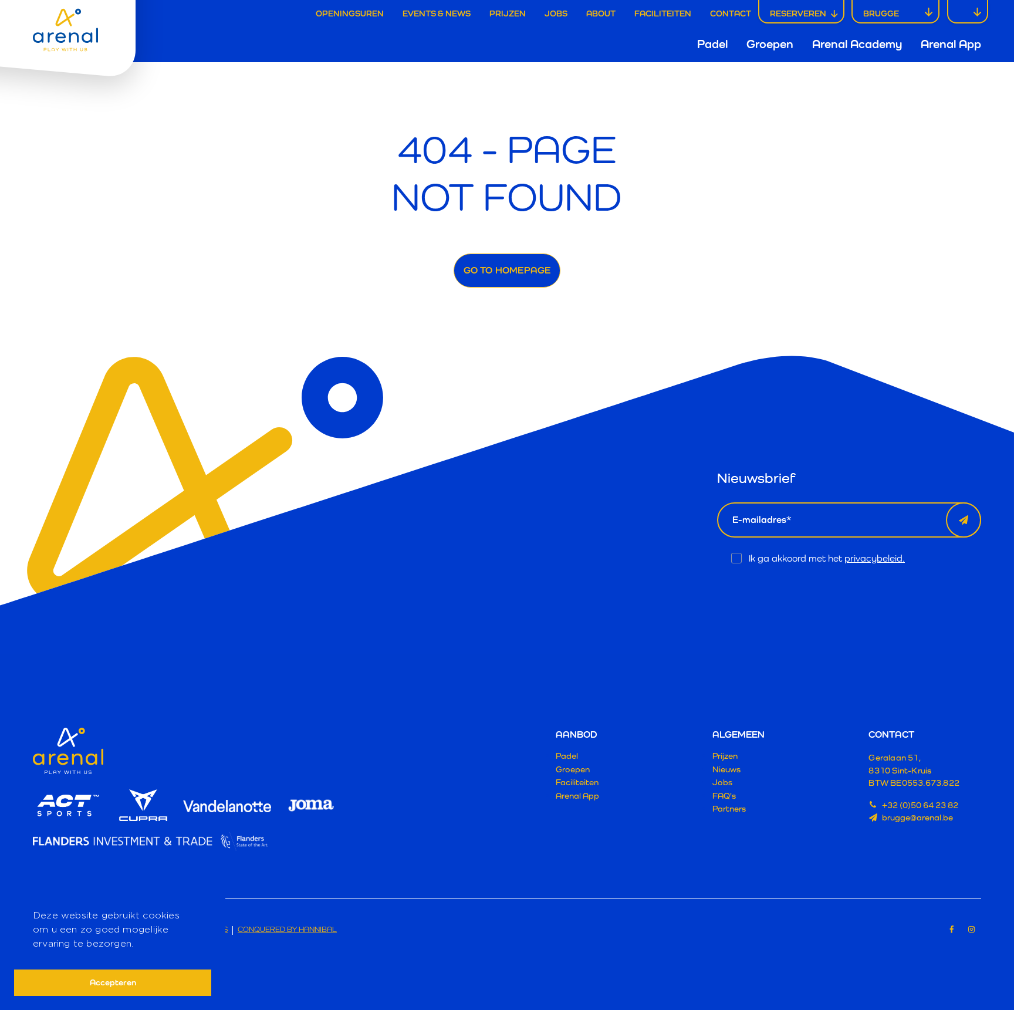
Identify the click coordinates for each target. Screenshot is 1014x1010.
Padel (712, 44)
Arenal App (951, 44)
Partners (729, 808)
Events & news (437, 13)
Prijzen (507, 13)
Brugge (881, 13)
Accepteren (113, 983)
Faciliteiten (662, 13)
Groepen (769, 44)
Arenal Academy (857, 44)
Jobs (556, 13)
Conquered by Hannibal (287, 930)
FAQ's (724, 795)
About (601, 13)
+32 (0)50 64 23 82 (920, 805)
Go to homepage (507, 270)
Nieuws (726, 769)
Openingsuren (350, 13)
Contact (730, 13)
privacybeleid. (874, 558)
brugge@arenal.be (917, 817)
